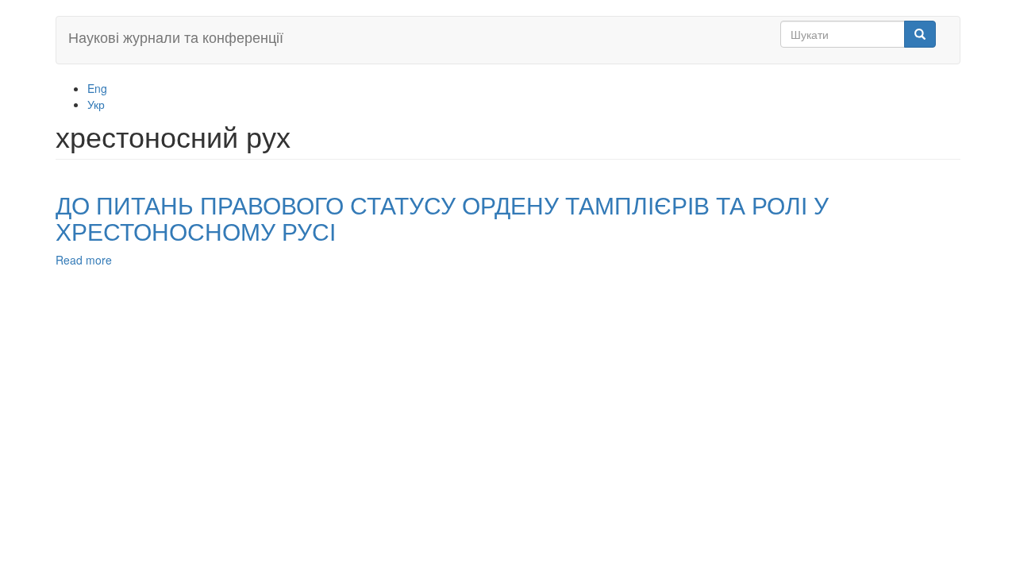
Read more (84, 260)
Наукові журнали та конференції (175, 36)
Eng (97, 88)
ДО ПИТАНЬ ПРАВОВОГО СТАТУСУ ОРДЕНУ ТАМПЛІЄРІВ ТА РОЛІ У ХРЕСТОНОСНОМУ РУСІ (442, 217)
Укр (96, 104)
